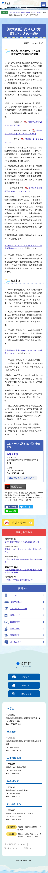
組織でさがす (25, 12)
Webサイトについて (12, 848)
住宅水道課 (36, 12)
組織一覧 (25, 685)
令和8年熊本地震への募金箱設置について (22, 542)
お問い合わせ (26, 694)
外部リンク (28, 848)
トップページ (14, 12)
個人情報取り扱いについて (15, 844)
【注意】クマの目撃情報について (19, 580)
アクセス (25, 677)
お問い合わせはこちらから (23, 478)
